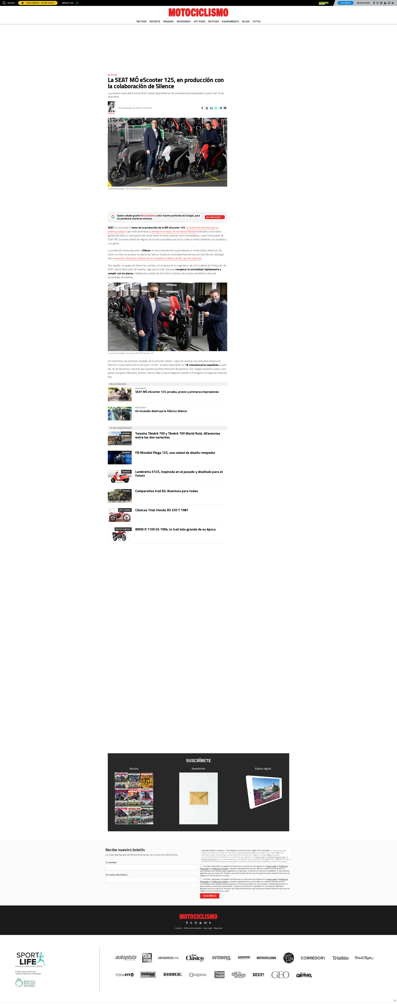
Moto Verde (124, 509)
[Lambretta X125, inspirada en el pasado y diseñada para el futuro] (120, 476)
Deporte (155, 21)
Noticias (213, 21)
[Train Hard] (219, 975)
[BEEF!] (258, 975)
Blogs (246, 21)
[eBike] (239, 975)
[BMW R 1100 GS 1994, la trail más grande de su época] (120, 534)
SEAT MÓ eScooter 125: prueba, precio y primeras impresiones (177, 391)
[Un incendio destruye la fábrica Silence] (120, 413)
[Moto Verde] (243, 958)
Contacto (178, 928)
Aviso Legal (260, 857)
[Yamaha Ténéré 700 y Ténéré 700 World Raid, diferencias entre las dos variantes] (120, 438)
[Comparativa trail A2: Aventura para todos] (120, 496)
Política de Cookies (209, 859)
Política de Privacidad (276, 857)
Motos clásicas (123, 529)
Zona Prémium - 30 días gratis (39, 2)
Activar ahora (213, 217)
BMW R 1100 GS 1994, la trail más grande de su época (175, 529)
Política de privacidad (193, 928)
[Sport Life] (288, 958)
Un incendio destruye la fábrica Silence (161, 411)
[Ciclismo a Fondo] (148, 974)
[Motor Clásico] (194, 958)
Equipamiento (230, 21)
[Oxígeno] (198, 975)
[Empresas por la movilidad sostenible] (25, 982)
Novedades (184, 21)
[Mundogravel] (304, 974)
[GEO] (280, 974)
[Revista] (134, 798)
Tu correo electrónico (116, 874)
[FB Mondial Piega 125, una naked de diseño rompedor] (120, 457)
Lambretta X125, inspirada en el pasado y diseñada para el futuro (179, 473)
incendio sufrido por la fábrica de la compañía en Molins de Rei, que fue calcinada (158, 258)
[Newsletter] (198, 798)
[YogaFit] (124, 975)
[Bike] (172, 974)
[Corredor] (313, 957)
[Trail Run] (364, 958)
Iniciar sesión (363, 2)
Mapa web (218, 928)
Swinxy (111, 114)
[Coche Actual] (147, 957)
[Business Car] (168, 958)
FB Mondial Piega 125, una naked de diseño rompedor (175, 452)
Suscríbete (345, 2)
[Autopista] (125, 957)
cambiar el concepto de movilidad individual (173, 231)
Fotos (257, 21)
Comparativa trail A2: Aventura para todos (166, 491)
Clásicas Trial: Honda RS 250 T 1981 (161, 510)
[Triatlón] (340, 958)
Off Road (199, 21)
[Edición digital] (263, 792)
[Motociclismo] (198, 12)
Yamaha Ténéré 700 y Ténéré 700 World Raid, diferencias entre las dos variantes (177, 435)
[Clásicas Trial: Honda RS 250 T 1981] (120, 515)
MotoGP (142, 21)
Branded (126, 433)
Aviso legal (207, 928)
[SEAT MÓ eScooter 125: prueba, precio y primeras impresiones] (120, 394)
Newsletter (67, 3)
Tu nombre (111, 862)
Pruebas (168, 21)
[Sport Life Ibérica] (30, 959)
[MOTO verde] (324, 3)
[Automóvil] (221, 957)
